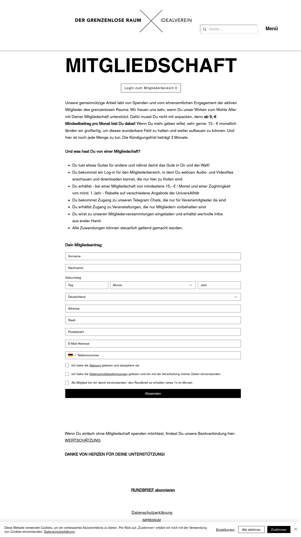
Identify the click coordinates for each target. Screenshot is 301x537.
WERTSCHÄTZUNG (82, 440)
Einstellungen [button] (225, 529)
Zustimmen (279, 529)
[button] (153, 489)
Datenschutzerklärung (59, 531)
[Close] (295, 529)
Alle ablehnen (251, 529)
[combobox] (153, 285)
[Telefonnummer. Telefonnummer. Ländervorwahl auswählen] (72, 355)
